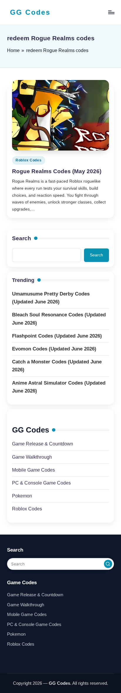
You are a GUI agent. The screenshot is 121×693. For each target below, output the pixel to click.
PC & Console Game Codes (41, 482)
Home (13, 50)
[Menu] (111, 12)
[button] (108, 564)
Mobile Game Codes (33, 469)
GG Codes (30, 12)
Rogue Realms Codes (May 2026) (56, 171)
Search (21, 238)
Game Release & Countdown (42, 443)
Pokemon (22, 495)
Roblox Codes (29, 160)
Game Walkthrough (32, 457)
